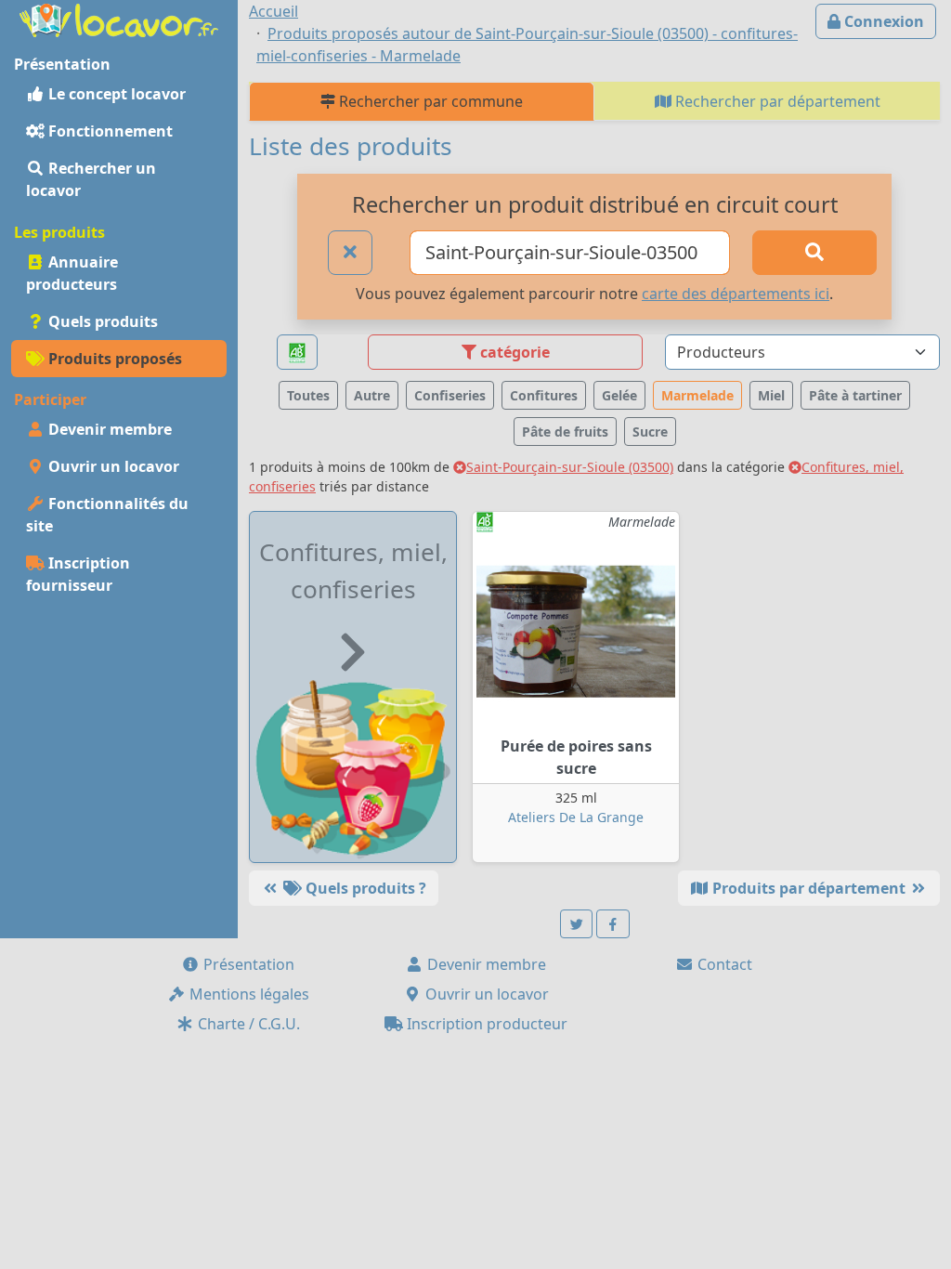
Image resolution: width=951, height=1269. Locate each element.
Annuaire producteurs (72, 273)
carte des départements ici (735, 293)
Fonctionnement (109, 131)
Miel (771, 395)
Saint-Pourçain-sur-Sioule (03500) (569, 467)
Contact (723, 964)
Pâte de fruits (565, 431)
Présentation (247, 964)
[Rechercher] (814, 252)
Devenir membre (108, 429)
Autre (372, 395)
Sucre (650, 431)
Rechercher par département (775, 101)
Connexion (882, 21)
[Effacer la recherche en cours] (350, 252)
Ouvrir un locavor (112, 466)
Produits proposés (113, 358)
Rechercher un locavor (91, 179)
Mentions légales (247, 994)
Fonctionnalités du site (107, 514)
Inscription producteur (485, 1024)
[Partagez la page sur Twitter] (576, 923)
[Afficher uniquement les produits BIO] (297, 352)
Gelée (619, 395)
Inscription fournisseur (78, 574)
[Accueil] (119, 18)
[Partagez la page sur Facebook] (613, 923)
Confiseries (450, 395)
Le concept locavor (115, 94)
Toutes (308, 395)
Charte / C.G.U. (247, 1024)
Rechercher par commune (429, 101)
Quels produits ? (364, 888)
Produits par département (809, 888)
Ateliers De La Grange (576, 817)
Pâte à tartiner (855, 395)
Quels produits (101, 321)
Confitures (544, 395)
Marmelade (697, 395)
